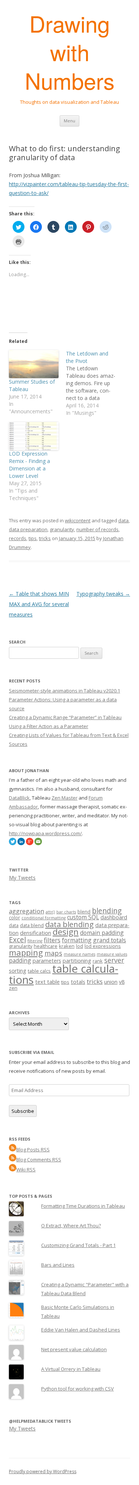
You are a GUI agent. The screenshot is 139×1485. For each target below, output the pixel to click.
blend (83, 911)
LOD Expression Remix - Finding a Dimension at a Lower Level (29, 464)
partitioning (77, 960)
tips (33, 538)
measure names (79, 954)
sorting (17, 970)
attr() (50, 912)
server (114, 960)
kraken (67, 946)
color (14, 917)
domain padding (102, 933)
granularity (62, 529)
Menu (69, 120)
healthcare (45, 946)
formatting (77, 940)
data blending (69, 924)
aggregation (26, 911)
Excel (17, 940)
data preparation (28, 529)
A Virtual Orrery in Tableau (70, 1369)
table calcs (39, 971)
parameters (47, 960)
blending (107, 911)
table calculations (63, 974)
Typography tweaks (103, 593)
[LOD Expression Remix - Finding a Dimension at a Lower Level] (34, 436)
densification (35, 932)
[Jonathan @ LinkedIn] (21, 843)
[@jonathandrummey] (12, 843)
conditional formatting (43, 917)
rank (98, 961)
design (66, 931)
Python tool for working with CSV (77, 1388)
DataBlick (19, 797)
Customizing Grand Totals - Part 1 (78, 1245)
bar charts (66, 912)
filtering (34, 940)
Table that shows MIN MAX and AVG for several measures (39, 604)
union (111, 981)
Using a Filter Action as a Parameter (48, 726)
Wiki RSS (26, 1169)
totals (78, 981)
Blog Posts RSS (33, 1149)
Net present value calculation (74, 1349)
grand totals (109, 940)
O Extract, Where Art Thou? (71, 1225)
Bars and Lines (58, 1264)
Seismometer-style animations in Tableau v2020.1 (64, 690)
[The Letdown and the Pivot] (94, 383)
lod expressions (103, 946)
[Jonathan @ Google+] (29, 843)
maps (53, 953)
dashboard (113, 917)
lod (79, 946)
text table (47, 981)
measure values (112, 954)
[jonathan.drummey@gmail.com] (38, 843)
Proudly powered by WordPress (42, 1471)
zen (13, 988)
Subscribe (22, 1111)
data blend (32, 925)
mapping (26, 952)
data (123, 520)
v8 (122, 981)
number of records (97, 529)
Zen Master (64, 797)
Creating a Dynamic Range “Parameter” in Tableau (65, 717)
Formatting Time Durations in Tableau (83, 1206)
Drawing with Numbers (70, 52)
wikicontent (77, 520)
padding (20, 960)
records (17, 538)
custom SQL (83, 917)
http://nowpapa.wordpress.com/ (45, 833)
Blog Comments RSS (38, 1159)
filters (52, 940)
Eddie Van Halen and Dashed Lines (80, 1329)
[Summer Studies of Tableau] (34, 364)
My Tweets (22, 877)
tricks (45, 538)
